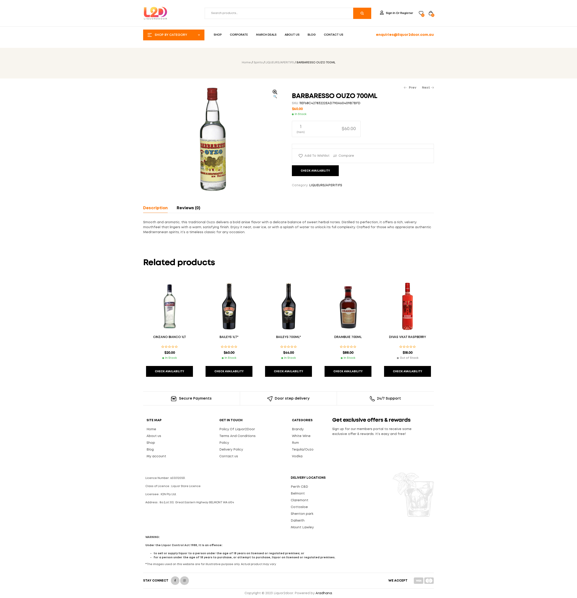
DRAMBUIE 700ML (348, 337)
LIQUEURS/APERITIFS (280, 62)
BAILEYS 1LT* (229, 337)
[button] (275, 94)
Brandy (298, 429)
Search (362, 13)
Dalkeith (298, 520)
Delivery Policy (231, 449)
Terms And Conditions (237, 436)
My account (156, 456)
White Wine (301, 436)
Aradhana (324, 593)
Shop (151, 443)
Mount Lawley (302, 527)
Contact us (228, 456)
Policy (224, 443)
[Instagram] (184, 580)
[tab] (157, 208)
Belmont (298, 493)
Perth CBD (299, 486)
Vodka (297, 456)
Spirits (258, 62)
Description (155, 208)
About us (154, 436)
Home (246, 62)
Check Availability (315, 171)
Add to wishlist (317, 155)
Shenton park (302, 514)
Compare (346, 155)
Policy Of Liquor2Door (237, 429)
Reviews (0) (188, 208)
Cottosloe (299, 507)
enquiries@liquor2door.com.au (405, 35)
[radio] (326, 129)
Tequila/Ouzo (303, 449)
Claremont (299, 500)
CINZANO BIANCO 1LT (169, 337)
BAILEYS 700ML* (288, 337)
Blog (150, 449)
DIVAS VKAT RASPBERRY (407, 337)
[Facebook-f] (175, 580)
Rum (295, 443)
